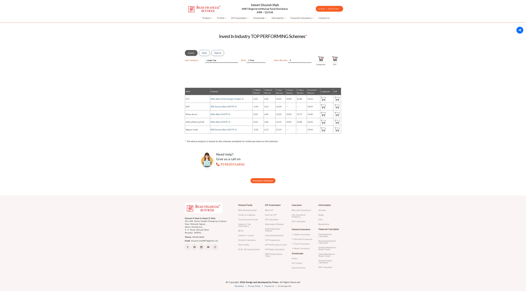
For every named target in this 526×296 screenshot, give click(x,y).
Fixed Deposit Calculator (325, 235)
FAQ (320, 219)
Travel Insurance (302, 244)
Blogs (321, 215)
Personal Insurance (303, 239)
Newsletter (323, 224)
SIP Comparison (272, 240)
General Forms (299, 268)
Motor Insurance (302, 248)
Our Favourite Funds (248, 219)
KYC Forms (297, 263)
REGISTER (333, 9)
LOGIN (321, 9)
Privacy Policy (254, 286)
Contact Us (270, 286)
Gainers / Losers (246, 235)
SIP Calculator (272, 219)
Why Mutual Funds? (247, 210)
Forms (295, 258)
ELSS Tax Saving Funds (249, 249)
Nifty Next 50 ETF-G (220, 114)
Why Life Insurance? (301, 210)
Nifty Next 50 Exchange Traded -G (227, 99)
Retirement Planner (274, 224)
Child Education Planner (272, 230)
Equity (191, 53)
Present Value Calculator (325, 262)
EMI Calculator (325, 267)
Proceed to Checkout (263, 181)
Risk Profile (243, 245)
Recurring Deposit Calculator (327, 242)
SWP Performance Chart (273, 255)
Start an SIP (271, 215)
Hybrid (217, 53)
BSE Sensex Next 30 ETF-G (224, 106)
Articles (322, 210)
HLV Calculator (299, 221)
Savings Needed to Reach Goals (327, 248)
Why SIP (269, 210)
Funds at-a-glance (246, 215)
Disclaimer (239, 286)
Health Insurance (302, 234)
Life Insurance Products (298, 216)
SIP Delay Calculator (275, 249)
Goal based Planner (274, 235)
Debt (204, 53)
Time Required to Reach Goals (326, 255)
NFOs (241, 231)
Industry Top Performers (244, 225)
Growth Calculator (247, 240)
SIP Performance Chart (276, 245)
